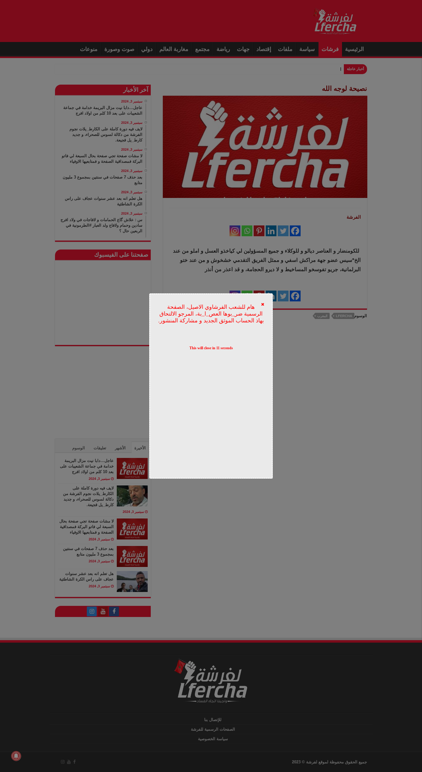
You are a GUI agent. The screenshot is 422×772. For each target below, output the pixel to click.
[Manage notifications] (16, 756)
